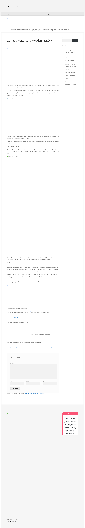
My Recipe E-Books (11, 14)
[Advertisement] (70, 111)
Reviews (23, 341)
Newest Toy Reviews (35, 14)
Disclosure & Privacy (73, 4)
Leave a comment (36, 37)
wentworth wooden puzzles (28, 342)
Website (45, 381)
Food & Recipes (54, 14)
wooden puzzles (37, 342)
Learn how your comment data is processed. (35, 393)
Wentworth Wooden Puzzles (13, 134)
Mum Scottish (28, 37)
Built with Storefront (12, 521)
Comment (12, 363)
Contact (64, 14)
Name (11, 381)
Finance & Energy (24, 14)
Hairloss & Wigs (45, 14)
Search (63, 37)
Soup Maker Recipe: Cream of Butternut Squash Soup (21, 347)
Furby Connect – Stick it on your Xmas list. (48, 347)
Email (28, 381)
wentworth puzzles (17, 342)
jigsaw (11, 342)
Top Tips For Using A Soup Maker (70, 77)
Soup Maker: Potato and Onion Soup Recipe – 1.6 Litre (70, 66)
